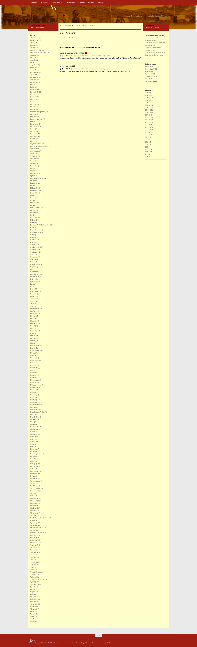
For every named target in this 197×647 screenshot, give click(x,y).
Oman (32, 444)
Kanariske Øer (35, 308)
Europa (33, 210)
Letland (33, 336)
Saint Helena (34, 478)
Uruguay (33, 594)
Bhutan (32, 107)
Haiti (32, 269)
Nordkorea (34, 434)
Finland (33, 220)
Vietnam (33, 609)
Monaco (33, 395)
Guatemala (34, 257)
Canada (33, 139)
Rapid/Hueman (86, 643)
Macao (32, 353)
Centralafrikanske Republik (39, 146)
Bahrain (33, 84)
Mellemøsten (34, 387)
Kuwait (32, 326)
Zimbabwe (34, 621)
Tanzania (33, 557)
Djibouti (33, 175)
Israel (32, 294)
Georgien (33, 240)
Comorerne (34, 158)
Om (91, 2)
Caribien (33, 141)
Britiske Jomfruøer (36, 119)
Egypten (33, 183)
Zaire (32, 616)
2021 (147, 144)
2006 (147, 107)
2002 (147, 98)
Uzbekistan (34, 599)
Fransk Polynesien (36, 232)
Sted (147, 79)
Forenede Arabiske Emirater (40, 225)
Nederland (34, 409)
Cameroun (34, 136)
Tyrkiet (32, 582)
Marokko (33, 375)
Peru (32, 459)
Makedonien (34, 360)
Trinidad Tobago (35, 572)
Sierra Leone (34, 500)
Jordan (32, 306)
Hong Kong (34, 274)
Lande (44, 2)
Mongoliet (33, 397)
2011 (147, 120)
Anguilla (33, 60)
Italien (32, 296)
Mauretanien (34, 380)
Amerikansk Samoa (37, 50)
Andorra (33, 55)
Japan (32, 301)
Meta (82, 2)
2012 (147, 122)
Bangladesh (34, 92)
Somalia (33, 515)
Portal (33, 2)
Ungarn (33, 592)
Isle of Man (34, 291)
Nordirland (34, 432)
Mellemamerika (35, 385)
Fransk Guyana (35, 230)
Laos (32, 328)
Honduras (33, 272)
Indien (32, 279)
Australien (33, 77)
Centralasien (34, 148)
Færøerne (33, 212)
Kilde (147, 71)
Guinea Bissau (35, 264)
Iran (31, 286)
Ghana (32, 242)
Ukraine (33, 589)
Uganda (33, 587)
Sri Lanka (33, 525)
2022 (147, 147)
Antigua (33, 62)
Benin (32, 102)
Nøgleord (56, 2)
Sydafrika (33, 540)
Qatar (32, 468)
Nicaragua (34, 419)
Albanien (33, 45)
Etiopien (33, 203)
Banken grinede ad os (153, 47)
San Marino (34, 486)
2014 (147, 127)
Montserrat (34, 402)
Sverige (33, 535)
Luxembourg (34, 350)
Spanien (33, 523)
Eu (31, 205)
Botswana (33, 114)
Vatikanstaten (35, 601)
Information (149, 69)
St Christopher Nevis (37, 528)
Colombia (33, 156)
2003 (147, 100)
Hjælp (101, 2)
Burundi (33, 131)
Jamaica (33, 299)
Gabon (32, 235)
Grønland (33, 249)
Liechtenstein (35, 345)
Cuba (32, 168)
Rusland (33, 473)
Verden (32, 606)
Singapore (33, 503)
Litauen (33, 348)
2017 (147, 134)
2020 (147, 142)
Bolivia (32, 109)
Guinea (33, 262)
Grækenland (34, 247)
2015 (147, 130)
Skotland (33, 508)
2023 (147, 149)
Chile (32, 153)
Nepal (32, 414)
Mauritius (33, 382)
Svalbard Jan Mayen (37, 532)
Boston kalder (150, 50)
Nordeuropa (34, 429)
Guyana (33, 267)
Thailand (33, 562)
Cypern (33, 171)
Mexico (33, 390)
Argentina (33, 65)
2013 (147, 125)
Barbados (33, 94)
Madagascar (34, 355)
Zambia (33, 619)
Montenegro (34, 400)
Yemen (32, 614)
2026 (147, 157)
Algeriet (33, 47)
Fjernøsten (34, 222)
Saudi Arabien (35, 488)
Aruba (32, 70)
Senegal (33, 493)
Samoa (33, 483)
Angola (32, 57)
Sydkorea (33, 545)
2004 (147, 102)
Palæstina (33, 449)
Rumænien (34, 471)
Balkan (32, 87)
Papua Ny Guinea (36, 454)
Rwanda (33, 476)
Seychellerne (34, 498)
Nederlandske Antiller (37, 412)
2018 (147, 137)
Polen (32, 461)
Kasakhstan (34, 313)
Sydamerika (34, 542)
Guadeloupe (34, 252)
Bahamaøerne (35, 82)
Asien (32, 75)
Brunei (32, 121)
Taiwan (32, 555)
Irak (31, 284)
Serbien (33, 496)
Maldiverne (34, 368)
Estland (33, 200)
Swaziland (34, 537)
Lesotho (33, 333)
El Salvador (34, 188)
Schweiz (33, 491)
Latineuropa (34, 331)
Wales (32, 611)
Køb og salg (67, 37)
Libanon (33, 338)
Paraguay (33, 456)
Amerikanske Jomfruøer (38, 52)
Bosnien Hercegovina (37, 111)
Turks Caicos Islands (37, 579)
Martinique (34, 377)
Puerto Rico (34, 466)
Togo (32, 567)
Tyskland (33, 584)
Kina (32, 318)
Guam (32, 254)
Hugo (104, 643)
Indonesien (34, 281)
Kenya (32, 316)
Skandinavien (35, 505)
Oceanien (33, 439)
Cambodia (34, 134)
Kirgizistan (34, 321)
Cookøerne (34, 163)
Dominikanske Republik (38, 178)
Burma (32, 129)
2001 (147, 95)
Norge (32, 436)
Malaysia (33, 365)
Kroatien (33, 323)
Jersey (32, 304)
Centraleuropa (35, 151)
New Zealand (35, 417)
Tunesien (33, 574)
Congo (32, 161)
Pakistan (33, 446)
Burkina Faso (35, 126)
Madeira (33, 358)
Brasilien (33, 116)
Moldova (33, 392)
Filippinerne (34, 217)
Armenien (33, 67)
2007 (147, 110)
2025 (147, 154)
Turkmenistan (35, 577)
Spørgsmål (149, 76)
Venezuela (34, 604)
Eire (31, 185)
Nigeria (32, 424)
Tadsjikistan (34, 552)
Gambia (33, 237)
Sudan (32, 530)
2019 (147, 139)
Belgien (33, 97)
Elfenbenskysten (36, 190)
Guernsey (33, 259)
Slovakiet (33, 510)
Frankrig (33, 227)
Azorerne (33, 79)
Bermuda (33, 104)
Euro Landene (35, 208)
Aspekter (70, 2)
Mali (31, 370)
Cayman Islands (36, 143)
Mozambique (34, 404)
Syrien (32, 550)
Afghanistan (34, 40)
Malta (32, 372)
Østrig (32, 441)
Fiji (31, 215)
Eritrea (32, 198)
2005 (147, 105)
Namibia (33, 407)
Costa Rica (34, 166)
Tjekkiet (33, 564)
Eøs (31, 195)
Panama (33, 451)
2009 (147, 115)
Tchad (32, 560)
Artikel (147, 66)
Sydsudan (33, 547)
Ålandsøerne (34, 38)
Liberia (32, 340)
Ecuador (33, 180)
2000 (147, 93)
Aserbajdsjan (34, 72)
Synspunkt (149, 81)
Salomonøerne (35, 481)
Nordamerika (34, 427)
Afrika (32, 43)
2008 (147, 112)
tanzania (66, 25)
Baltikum (33, 89)
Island (32, 289)
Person (147, 74)
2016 (147, 132)
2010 (147, 117)
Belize (32, 99)
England (33, 193)
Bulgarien (33, 124)
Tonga (32, 569)
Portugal (33, 464)
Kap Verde (34, 311)
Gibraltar (33, 244)
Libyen (32, 343)
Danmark (33, 173)
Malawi (32, 363)
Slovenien (33, 513)
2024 (147, 152)
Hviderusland (35, 276)
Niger (32, 422)
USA (32, 597)
